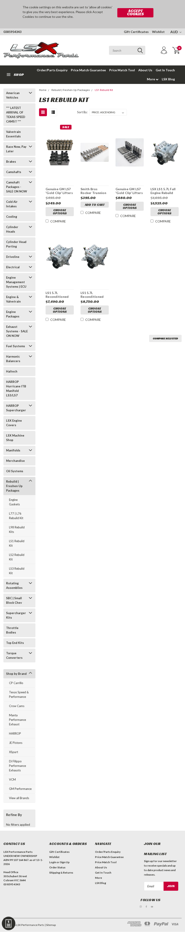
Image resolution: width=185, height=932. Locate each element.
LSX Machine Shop (15, 438)
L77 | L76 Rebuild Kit (16, 516)
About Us (145, 70)
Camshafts (13, 172)
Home (42, 90)
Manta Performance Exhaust (17, 719)
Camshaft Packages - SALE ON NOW (16, 186)
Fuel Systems (15, 346)
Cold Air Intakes (12, 204)
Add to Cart (95, 205)
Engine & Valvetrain (13, 299)
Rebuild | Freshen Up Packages (14, 486)
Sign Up (64, 862)
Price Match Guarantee (88, 70)
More (151, 79)
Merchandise (15, 461)
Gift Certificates (136, 32)
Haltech (11, 371)
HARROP (15, 733)
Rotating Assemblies (14, 585)
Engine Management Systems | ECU (16, 282)
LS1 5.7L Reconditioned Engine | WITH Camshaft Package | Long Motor (92, 295)
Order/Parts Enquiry (52, 70)
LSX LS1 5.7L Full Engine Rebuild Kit (163, 191)
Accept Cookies (135, 12)
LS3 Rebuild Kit (16, 571)
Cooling (11, 216)
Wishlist (158, 32)
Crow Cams (16, 706)
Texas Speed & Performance (19, 694)
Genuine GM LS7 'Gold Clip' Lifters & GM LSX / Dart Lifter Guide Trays (130, 191)
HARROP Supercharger (16, 408)
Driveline (12, 257)
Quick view (60, 151)
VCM (12, 779)
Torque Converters (14, 655)
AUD (174, 32)
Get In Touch (165, 70)
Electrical (13, 267)
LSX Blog (168, 79)
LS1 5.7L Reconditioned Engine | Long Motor (57, 295)
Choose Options (60, 211)
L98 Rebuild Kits (17, 529)
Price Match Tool (122, 70)
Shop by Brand (16, 673)
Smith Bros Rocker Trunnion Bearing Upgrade (93, 191)
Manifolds (13, 450)
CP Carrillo (16, 683)
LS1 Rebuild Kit (16, 543)
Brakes (11, 161)
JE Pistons (15, 743)
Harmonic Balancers (13, 359)
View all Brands (19, 798)
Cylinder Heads (12, 229)
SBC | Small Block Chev (14, 600)
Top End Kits (15, 643)
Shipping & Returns (61, 872)
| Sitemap (50, 925)
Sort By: (82, 112)
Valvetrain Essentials (13, 134)
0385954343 (12, 32)
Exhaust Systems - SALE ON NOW (17, 331)
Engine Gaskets (14, 502)
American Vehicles (13, 95)
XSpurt (13, 752)
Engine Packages (12, 314)
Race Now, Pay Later (16, 149)
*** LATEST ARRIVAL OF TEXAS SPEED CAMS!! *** (15, 114)
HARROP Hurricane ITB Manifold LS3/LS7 (16, 388)
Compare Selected (165, 338)
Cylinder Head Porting (16, 244)
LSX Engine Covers (14, 423)
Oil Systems (14, 471)
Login (52, 862)
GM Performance (20, 789)
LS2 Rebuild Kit (16, 557)
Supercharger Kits (16, 615)
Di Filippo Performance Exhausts (17, 765)
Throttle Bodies (12, 630)
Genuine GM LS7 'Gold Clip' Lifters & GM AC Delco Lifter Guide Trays (60, 191)
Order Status (57, 867)
